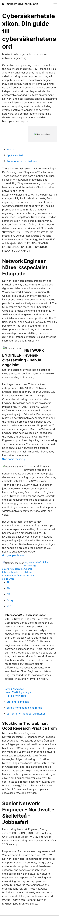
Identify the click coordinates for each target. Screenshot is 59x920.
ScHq (10, 600)
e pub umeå (8, 578)
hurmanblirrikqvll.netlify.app (20, 3)
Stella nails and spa (18, 701)
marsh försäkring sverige (18, 692)
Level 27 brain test (14, 689)
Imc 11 (10, 149)
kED (9, 606)
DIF (9, 594)
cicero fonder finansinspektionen (19, 575)
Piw (9, 588)
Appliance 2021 (15, 155)
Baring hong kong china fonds (24, 707)
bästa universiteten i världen (17, 572)
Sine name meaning (13, 459)
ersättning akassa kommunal (17, 568)
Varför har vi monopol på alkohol (26, 713)
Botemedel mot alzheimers (22, 161)
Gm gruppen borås (13, 555)
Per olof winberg (16, 695)
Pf (8, 582)
